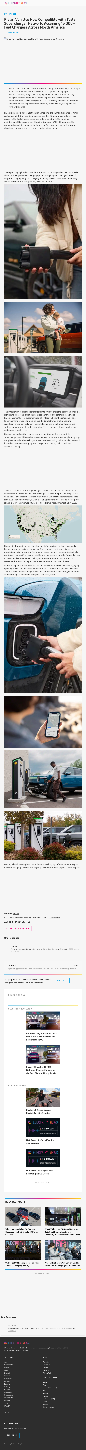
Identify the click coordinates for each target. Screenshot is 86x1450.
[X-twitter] (10, 1417)
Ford (44, 1385)
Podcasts (7, 1376)
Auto (5, 1362)
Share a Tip (47, 1365)
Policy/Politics (9, 1398)
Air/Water (7, 1381)
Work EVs (7, 1406)
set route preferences (67, 427)
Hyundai (45, 1396)
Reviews (7, 1368)
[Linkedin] (24, 1417)
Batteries (7, 1384)
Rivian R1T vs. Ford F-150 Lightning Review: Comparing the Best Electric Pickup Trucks (41, 1070)
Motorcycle (8, 1392)
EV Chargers (8, 1387)
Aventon (45, 1404)
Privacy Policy (47, 1373)
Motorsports (8, 1395)
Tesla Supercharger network (30, 119)
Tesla (45, 1382)
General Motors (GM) (50, 1388)
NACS (55, 122)
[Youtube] (14, 1417)
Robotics (7, 1401)
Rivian (45, 1402)
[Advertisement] (43, 152)
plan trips (37, 427)
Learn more (54, 917)
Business (7, 1389)
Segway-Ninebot (48, 1407)
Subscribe (46, 1370)
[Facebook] (5, 1417)
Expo (6, 1370)
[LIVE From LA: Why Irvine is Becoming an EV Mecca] (43, 1158)
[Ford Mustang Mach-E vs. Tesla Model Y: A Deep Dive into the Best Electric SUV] (43, 1021)
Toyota (45, 1393)
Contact (45, 1368)
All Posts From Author (17, 928)
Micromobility (8, 1365)
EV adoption (51, 125)
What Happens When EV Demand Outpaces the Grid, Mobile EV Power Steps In (21, 1232)
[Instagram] (19, 1417)
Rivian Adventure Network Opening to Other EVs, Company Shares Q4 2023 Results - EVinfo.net (46, 950)
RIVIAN (16, 913)
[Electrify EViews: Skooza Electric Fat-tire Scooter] (43, 1097)
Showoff (7, 1373)
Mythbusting (8, 1378)
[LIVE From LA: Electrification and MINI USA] (43, 1127)
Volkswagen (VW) (49, 1399)
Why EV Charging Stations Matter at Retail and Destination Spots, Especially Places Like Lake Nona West (62, 1232)
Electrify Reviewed (20, 1009)
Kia (44, 1391)
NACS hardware (53, 502)
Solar (6, 1403)
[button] (75, 3)
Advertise (46, 1362)
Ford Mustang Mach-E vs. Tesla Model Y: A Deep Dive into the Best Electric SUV (41, 1036)
